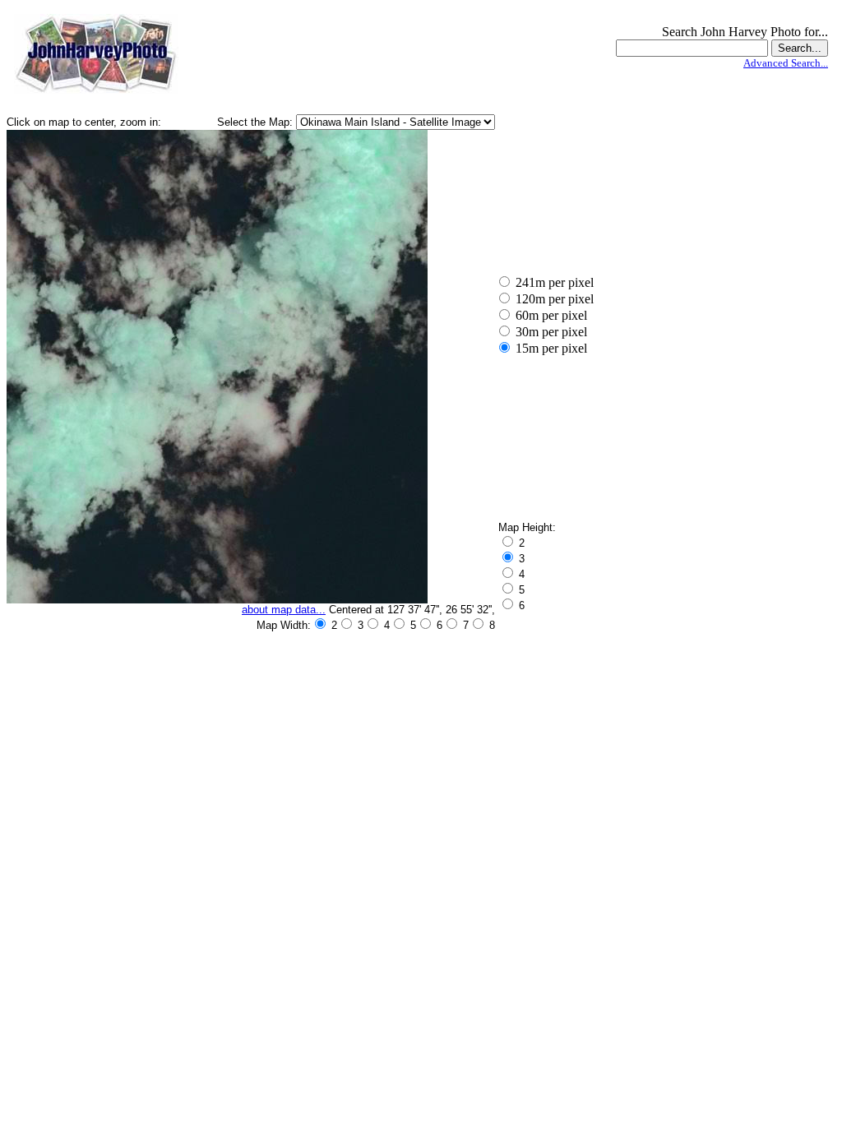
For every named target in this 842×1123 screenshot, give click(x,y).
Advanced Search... (785, 63)
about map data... (284, 609)
